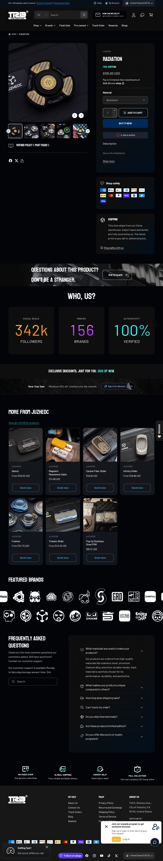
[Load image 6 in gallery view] (31, 131)
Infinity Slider (130, 471)
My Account (114, 3)
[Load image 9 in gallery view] (80, 131)
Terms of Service (107, 816)
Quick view (26, 487)
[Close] (47, 847)
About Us (73, 802)
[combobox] (69, 14)
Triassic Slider (56, 541)
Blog (70, 816)
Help (99, 3)
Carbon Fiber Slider (96, 471)
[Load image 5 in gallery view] (15, 131)
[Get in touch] (142, 14)
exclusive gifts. (50, 3)
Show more (109, 161)
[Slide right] (81, 115)
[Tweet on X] (16, 161)
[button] (151, 14)
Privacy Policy (106, 802)
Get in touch (115, 274)
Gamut (15, 471)
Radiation (24, 34)
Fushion (16, 541)
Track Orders (75, 812)
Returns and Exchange (110, 807)
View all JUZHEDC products (23, 422)
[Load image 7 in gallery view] (47, 131)
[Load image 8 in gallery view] (64, 131)
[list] (81, 330)
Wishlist (72, 821)
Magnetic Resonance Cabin (58, 473)
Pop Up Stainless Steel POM (95, 543)
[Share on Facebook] (10, 161)
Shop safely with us (114, 247)
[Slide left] (74, 115)
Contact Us (74, 807)
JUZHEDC (107, 51)
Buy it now (125, 123)
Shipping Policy (107, 812)
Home (14, 34)
